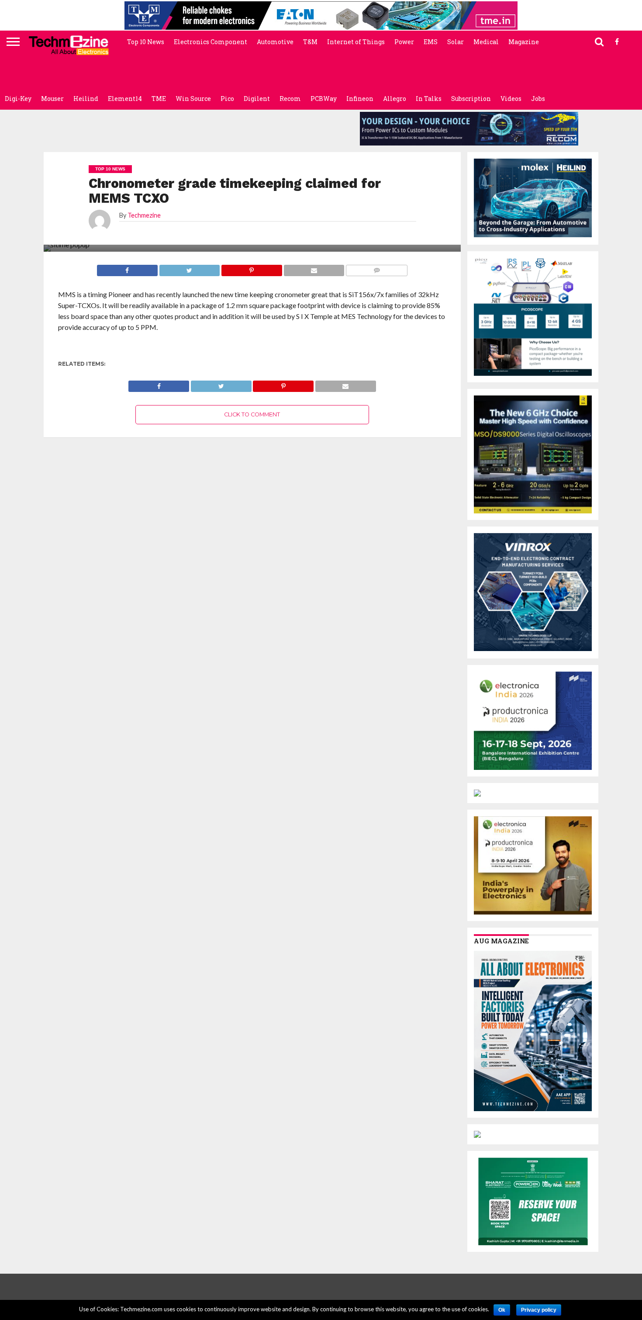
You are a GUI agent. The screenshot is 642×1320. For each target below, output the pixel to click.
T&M (310, 42)
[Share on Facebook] (158, 384)
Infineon (359, 98)
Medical (486, 42)
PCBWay (324, 98)
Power (404, 42)
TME (159, 98)
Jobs (538, 98)
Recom (290, 98)
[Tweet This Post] (221, 384)
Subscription (471, 98)
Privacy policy (538, 1310)
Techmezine (144, 215)
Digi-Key (18, 98)
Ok (501, 1310)
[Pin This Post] (283, 384)
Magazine (523, 42)
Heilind (85, 98)
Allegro (394, 98)
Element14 (125, 98)
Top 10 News (145, 42)
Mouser (52, 98)
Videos (510, 98)
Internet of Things (356, 42)
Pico (227, 98)
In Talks (429, 98)
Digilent (257, 98)
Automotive (275, 42)
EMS (431, 42)
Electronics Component (210, 42)
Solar (455, 42)
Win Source (193, 98)
